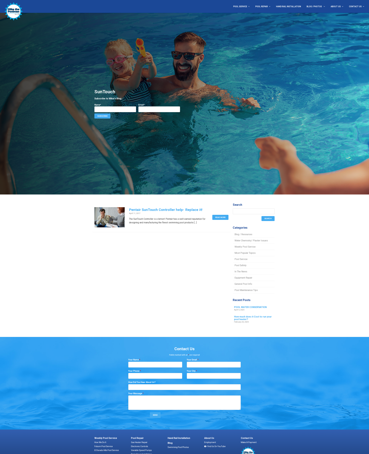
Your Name (134, 360)
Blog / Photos (314, 6)
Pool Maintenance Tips (246, 290)
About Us (336, 6)
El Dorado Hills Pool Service (106, 450)
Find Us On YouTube (216, 446)
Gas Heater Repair (139, 442)
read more (220, 217)
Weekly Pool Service (245, 246)
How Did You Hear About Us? (142, 382)
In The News (241, 271)
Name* (97, 105)
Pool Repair (261, 6)
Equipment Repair (243, 277)
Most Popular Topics (245, 253)
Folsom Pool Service (103, 446)
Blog (170, 443)
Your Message (136, 393)
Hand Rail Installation (288, 6)
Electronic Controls (139, 446)
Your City (192, 371)
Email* (141, 105)
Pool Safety (240, 265)
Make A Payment (249, 442)
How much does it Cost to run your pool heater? (253, 318)
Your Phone (134, 371)
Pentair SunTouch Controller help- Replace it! (165, 210)
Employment (210, 442)
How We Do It (100, 442)
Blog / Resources (243, 234)
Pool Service (240, 6)
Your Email (192, 360)
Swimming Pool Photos (178, 447)
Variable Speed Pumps (141, 450)
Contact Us (355, 6)
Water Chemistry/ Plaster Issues (251, 240)
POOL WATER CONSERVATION (250, 307)
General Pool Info (243, 284)
